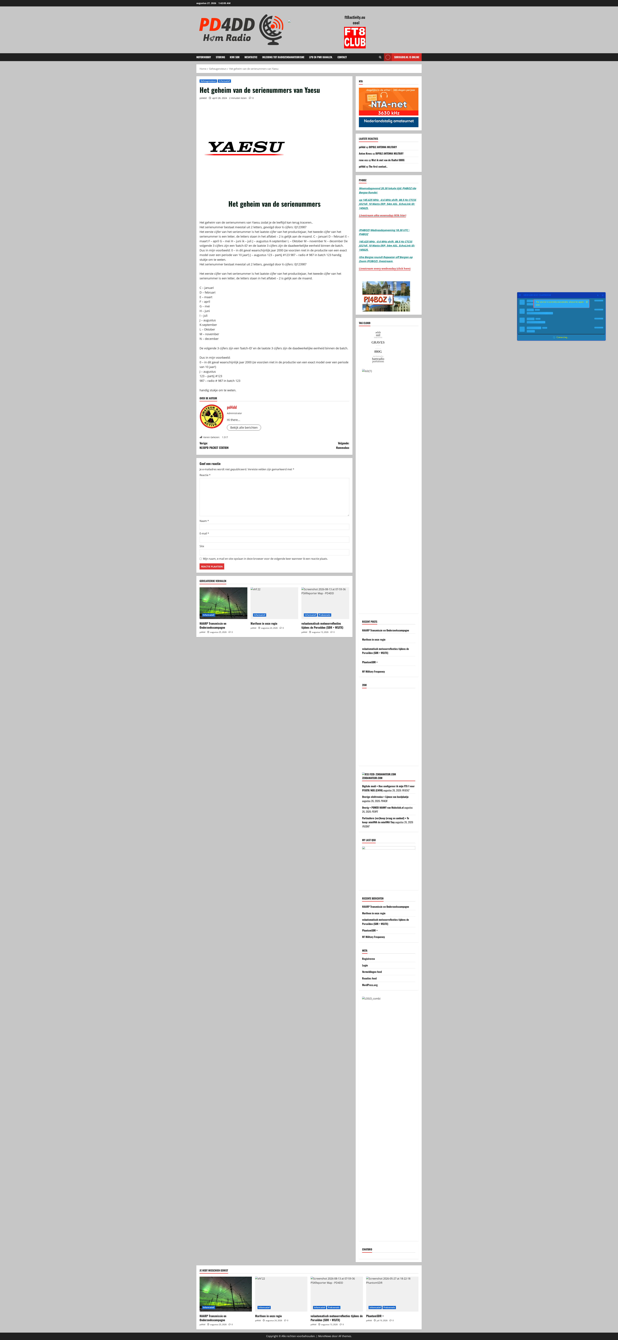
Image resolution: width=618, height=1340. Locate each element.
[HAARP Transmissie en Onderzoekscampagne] (223, 603)
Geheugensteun (208, 81)
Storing (220, 57)
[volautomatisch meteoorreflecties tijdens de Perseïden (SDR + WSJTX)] (325, 603)
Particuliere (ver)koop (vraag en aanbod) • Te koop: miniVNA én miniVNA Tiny (385, 820)
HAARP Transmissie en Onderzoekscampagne (213, 625)
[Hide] (603, 295)
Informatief (224, 81)
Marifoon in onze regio (264, 623)
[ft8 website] (355, 37)
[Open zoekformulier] (380, 57)
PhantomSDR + (370, 662)
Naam (204, 521)
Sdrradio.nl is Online (406, 57)
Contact (342, 57)
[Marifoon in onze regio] (274, 603)
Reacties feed (369, 978)
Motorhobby (203, 57)
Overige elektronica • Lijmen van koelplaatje (385, 797)
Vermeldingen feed (372, 972)
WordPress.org (370, 985)
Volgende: (342, 445)
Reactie (205, 475)
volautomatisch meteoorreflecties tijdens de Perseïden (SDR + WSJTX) (322, 625)
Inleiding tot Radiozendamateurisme (283, 57)
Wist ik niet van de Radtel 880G (387, 160)
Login (365, 965)
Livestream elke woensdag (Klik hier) (382, 215)
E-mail (204, 533)
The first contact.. (378, 166)
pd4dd (203, 98)
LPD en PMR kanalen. (321, 57)
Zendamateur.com (372, 778)
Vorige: (214, 445)
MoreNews (324, 1336)
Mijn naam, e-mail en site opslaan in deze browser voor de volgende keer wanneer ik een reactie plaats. (265, 558)
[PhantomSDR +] (392, 1294)
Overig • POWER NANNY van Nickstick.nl (383, 807)
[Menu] (520, 295)
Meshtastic (250, 57)
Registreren (368, 959)
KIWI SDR (235, 57)
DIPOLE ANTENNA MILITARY (383, 147)
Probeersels (324, 615)
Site (202, 546)
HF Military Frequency (373, 671)
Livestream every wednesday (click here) (384, 268)
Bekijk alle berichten (244, 427)
